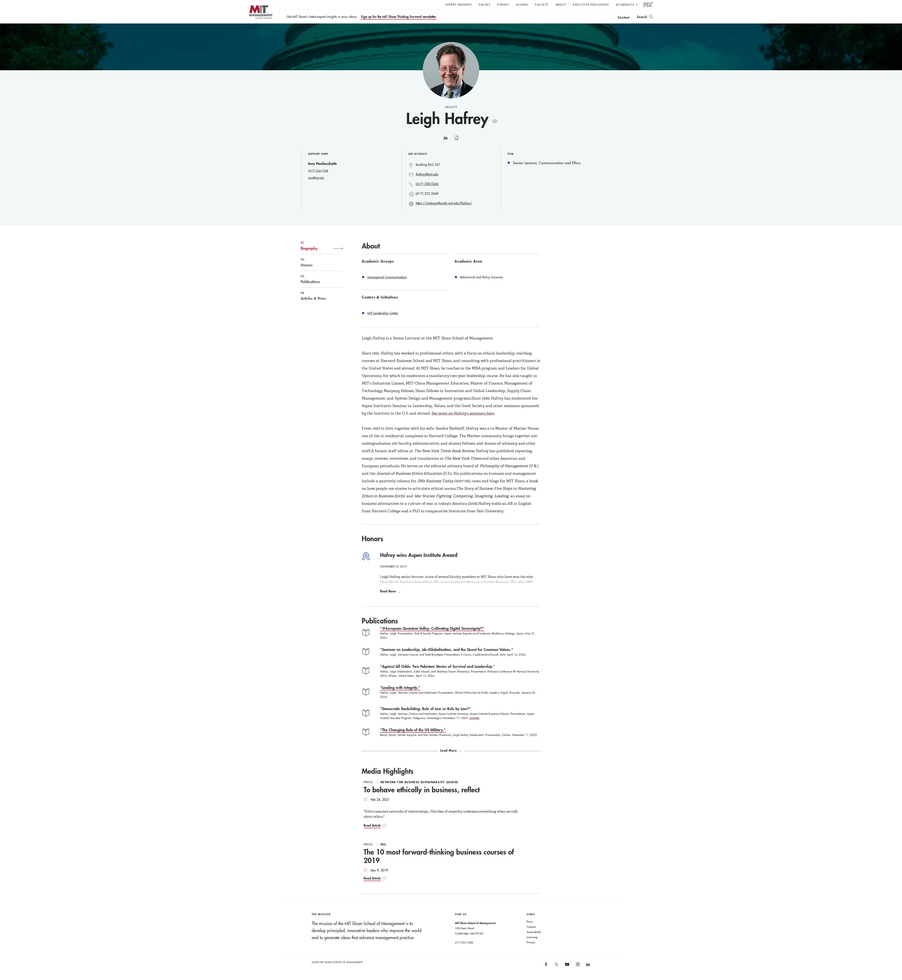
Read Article (372, 825)
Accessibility (534, 932)
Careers (531, 927)
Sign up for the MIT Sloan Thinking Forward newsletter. (399, 17)
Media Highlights (387, 771)
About (561, 4)
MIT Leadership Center (382, 313)
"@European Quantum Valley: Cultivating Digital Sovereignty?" (432, 628)
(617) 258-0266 (427, 184)
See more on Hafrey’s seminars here (463, 413)
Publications (310, 279)
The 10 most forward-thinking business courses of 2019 (439, 856)
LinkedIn (474, 718)
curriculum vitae (456, 140)
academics (625, 4)
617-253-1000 (464, 942)
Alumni (522, 4)
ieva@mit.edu (316, 177)
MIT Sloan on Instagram (577, 965)
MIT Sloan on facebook (546, 965)
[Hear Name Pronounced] (493, 120)
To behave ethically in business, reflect (422, 789)
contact (624, 17)
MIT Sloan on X (556, 966)
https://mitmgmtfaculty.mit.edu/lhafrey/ (444, 203)
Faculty (541, 4)
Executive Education (591, 4)
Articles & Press (313, 295)
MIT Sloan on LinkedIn (587, 965)
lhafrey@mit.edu (427, 174)
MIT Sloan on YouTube (566, 967)
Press (530, 921)
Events (503, 4)
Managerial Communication (387, 277)
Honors (307, 262)
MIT (648, 5)
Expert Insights (459, 4)
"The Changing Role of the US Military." (413, 729)
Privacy (531, 942)
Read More (388, 591)
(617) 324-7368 (318, 170)
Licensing (532, 937)
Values (484, 4)
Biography (309, 245)
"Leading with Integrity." (400, 687)
